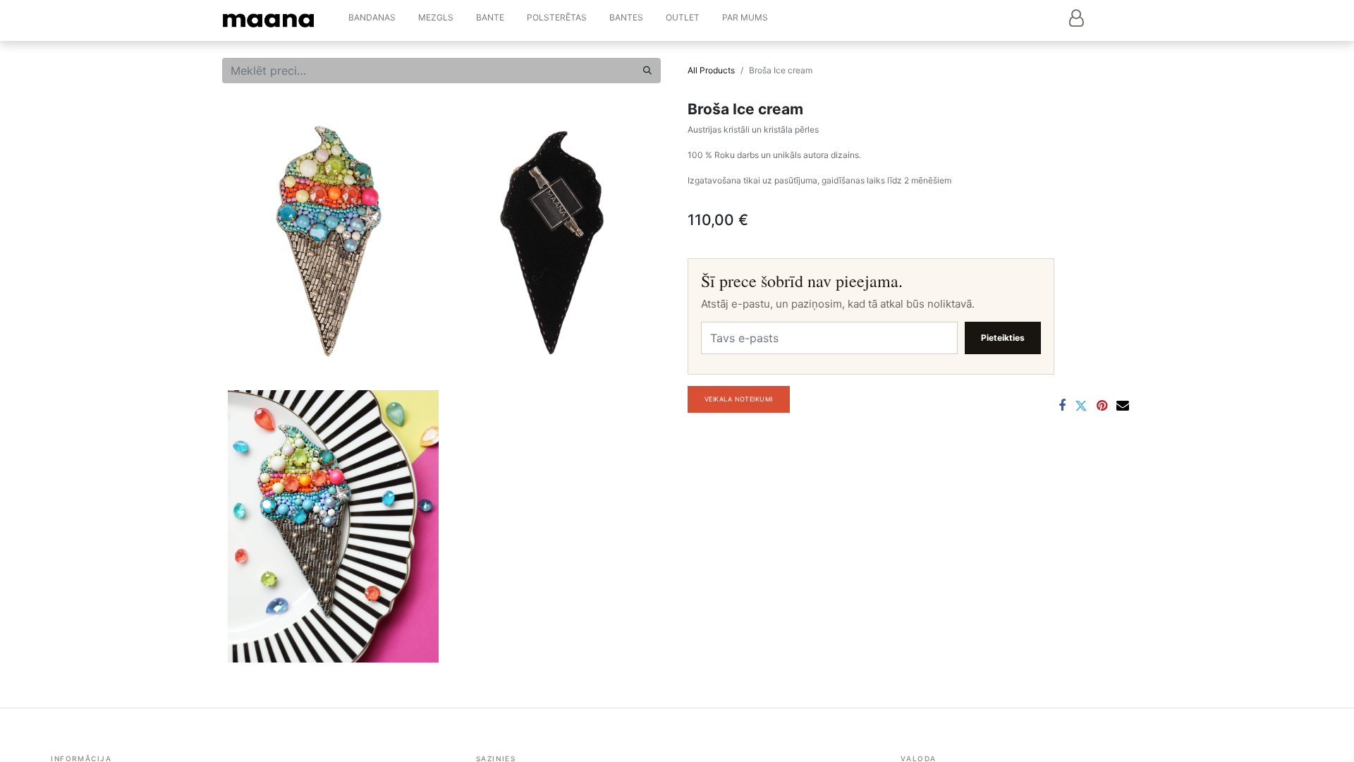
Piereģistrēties (1076, 17)
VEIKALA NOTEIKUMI (739, 399)
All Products (711, 70)
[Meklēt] (647, 70)
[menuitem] (372, 20)
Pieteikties (1003, 337)
